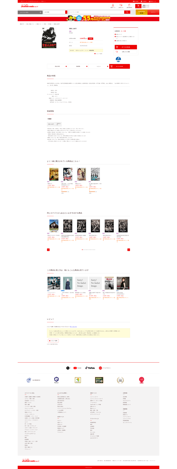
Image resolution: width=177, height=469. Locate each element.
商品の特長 (57, 66)
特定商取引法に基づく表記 (143, 460)
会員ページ (113, 7)
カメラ (26, 422)
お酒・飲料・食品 (28, 443)
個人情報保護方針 (107, 460)
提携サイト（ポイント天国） (96, 400)
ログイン (59, 420)
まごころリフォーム (127, 422)
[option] (54, 179)
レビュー (99, 66)
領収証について (60, 428)
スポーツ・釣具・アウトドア (31, 427)
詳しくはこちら (73, 326)
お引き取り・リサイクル (95, 412)
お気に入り (121, 7)
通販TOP (22, 24)
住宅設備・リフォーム (29, 400)
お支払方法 (59, 404)
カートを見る (138, 7)
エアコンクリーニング (95, 414)
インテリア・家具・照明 (30, 406)
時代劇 (49, 24)
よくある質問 (60, 410)
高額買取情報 (126, 420)
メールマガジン (106, 368)
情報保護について (127, 404)
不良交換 (92, 428)
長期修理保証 (93, 422)
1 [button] (82, 249)
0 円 (148, 5)
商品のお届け (60, 406)
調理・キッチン (28, 402)
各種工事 (92, 434)
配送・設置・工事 (94, 410)
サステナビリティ (127, 400)
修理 (91, 424)
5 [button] (87, 249)
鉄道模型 (27, 439)
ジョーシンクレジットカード (96, 398)
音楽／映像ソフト (30, 24)
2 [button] (83, 249)
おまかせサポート (94, 438)
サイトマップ (152, 460)
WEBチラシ (125, 414)
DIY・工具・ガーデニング (30, 425)
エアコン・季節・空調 (29, 398)
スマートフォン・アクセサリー (31, 420)
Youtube (79, 368)
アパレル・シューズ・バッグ (31, 429)
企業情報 (136, 1)
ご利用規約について (61, 412)
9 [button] (93, 249)
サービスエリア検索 (94, 436)
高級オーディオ (28, 412)
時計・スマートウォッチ (30, 431)
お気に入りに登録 (126, 51)
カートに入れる (126, 47)
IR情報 (124, 398)
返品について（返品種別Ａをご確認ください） (125, 37)
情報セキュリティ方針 (116, 460)
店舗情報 (144, 1)
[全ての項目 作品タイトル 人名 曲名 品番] (55, 12)
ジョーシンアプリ (127, 418)
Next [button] (128, 249)
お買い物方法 (129, 7)
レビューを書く (99, 53)
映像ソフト (39, 24)
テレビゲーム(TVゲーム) (30, 433)
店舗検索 (125, 412)
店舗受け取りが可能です (121, 40)
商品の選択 (59, 402)
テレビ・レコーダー (29, 408)
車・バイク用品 (28, 423)
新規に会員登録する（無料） (63, 396)
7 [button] (90, 249)
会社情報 (125, 396)
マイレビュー (60, 432)
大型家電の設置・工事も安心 (63, 398)
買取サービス (153, 1)
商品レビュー (93, 408)
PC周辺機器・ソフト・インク (31, 416)
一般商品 (143, 5)
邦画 (45, 24)
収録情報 (78, 66)
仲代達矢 (71, 32)
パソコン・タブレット (29, 414)
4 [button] (86, 249)
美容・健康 (27, 404)
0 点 (146, 5)
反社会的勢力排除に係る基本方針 (129, 460)
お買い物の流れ (60, 400)
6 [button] (89, 249)
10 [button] (94, 249)
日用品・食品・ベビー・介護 (31, 441)
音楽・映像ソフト (28, 447)
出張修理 (92, 426)
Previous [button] (48, 249)
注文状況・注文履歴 (61, 426)
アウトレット (28, 449)
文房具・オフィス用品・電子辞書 (32, 418)
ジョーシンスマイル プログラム (64, 408)
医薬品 (26, 445)
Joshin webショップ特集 (95, 404)
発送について (119, 34)
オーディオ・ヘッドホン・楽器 (31, 410)
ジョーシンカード (94, 396)
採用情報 (125, 402)
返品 (91, 430)
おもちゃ (27, 435)
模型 (26, 437)
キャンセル (92, 432)
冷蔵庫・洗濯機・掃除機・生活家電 (32, 396)
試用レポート (93, 406)
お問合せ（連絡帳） (61, 430)
